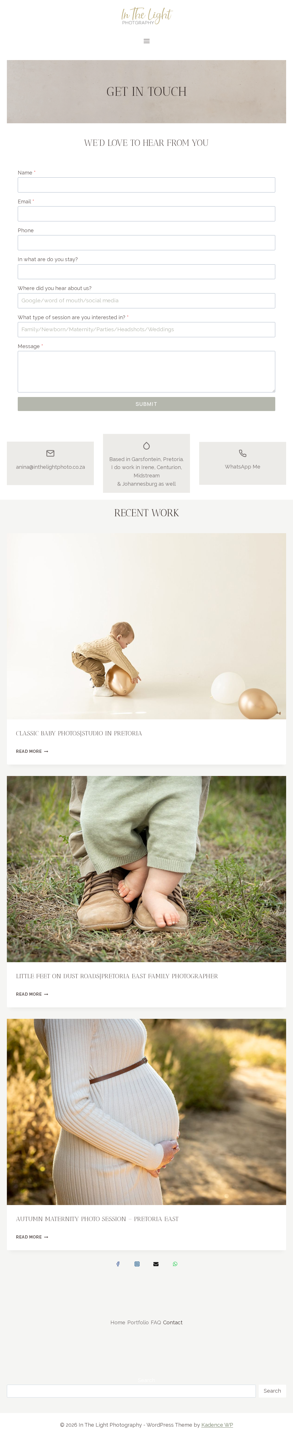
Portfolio (138, 1322)
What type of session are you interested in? (73, 317)
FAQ (156, 1322)
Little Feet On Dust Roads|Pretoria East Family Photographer (117, 976)
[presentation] (146, 626)
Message (30, 346)
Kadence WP (217, 1425)
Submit (147, 403)
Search (146, 1380)
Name (27, 173)
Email (26, 202)
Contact (173, 1322)
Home (117, 1322)
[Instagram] (137, 1264)
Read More (32, 751)
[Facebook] (118, 1264)
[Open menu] (146, 41)
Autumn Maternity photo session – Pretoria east (97, 1219)
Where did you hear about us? (55, 288)
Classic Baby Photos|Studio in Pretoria (79, 733)
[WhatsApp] (175, 1264)
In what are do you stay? (48, 259)
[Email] (156, 1264)
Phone (26, 230)
